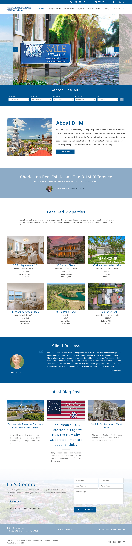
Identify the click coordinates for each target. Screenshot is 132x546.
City (99, 96)
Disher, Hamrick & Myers (29, 541)
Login (123, 2)
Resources (93, 9)
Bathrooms (79, 96)
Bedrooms (56, 96)
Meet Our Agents (78, 189)
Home (42, 9)
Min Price (12, 96)
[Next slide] (116, 49)
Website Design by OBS (15, 543)
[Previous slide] (15, 49)
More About (65, 151)
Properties (54, 9)
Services (68, 9)
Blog (107, 9)
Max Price (34, 96)
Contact (118, 9)
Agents (81, 9)
